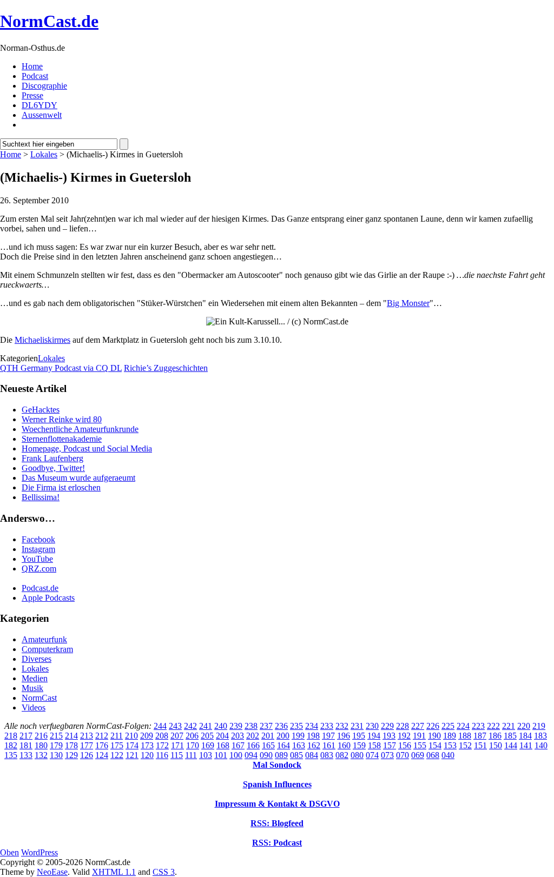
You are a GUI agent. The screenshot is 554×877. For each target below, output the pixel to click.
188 (464, 735)
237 (266, 725)
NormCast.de (49, 21)
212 (101, 735)
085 (296, 755)
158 (374, 745)
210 (131, 735)
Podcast (35, 76)
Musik (32, 688)
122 (116, 755)
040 (447, 755)
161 (328, 745)
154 (434, 745)
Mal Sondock (277, 764)
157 (389, 745)
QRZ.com (39, 568)
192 (404, 735)
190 (434, 735)
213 (86, 735)
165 (268, 745)
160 (344, 745)
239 (235, 725)
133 (25, 755)
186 (495, 735)
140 (541, 745)
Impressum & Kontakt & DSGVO (277, 803)
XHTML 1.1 (114, 871)
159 (359, 745)
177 (86, 745)
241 (205, 725)
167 (238, 745)
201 (267, 735)
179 (56, 745)
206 (192, 735)
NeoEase (52, 871)
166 (253, 745)
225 (447, 725)
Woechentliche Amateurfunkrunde (80, 429)
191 (419, 735)
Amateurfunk (44, 639)
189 (449, 735)
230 (372, 725)
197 (328, 735)
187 (479, 735)
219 (538, 725)
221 (508, 725)
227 (417, 725)
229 (387, 725)
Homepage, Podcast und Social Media (87, 448)
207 (176, 735)
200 (282, 735)
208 (161, 735)
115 (176, 755)
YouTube (37, 558)
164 (283, 745)
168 (222, 745)
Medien (35, 678)
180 (41, 745)
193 (388, 735)
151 (480, 745)
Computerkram (47, 649)
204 (222, 735)
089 (281, 755)
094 (251, 755)
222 (493, 725)
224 (463, 725)
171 (177, 745)
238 (251, 725)
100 (235, 755)
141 (525, 745)
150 (495, 745)
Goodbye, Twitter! (53, 468)
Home (32, 66)
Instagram (38, 549)
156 (404, 745)
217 (25, 735)
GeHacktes (41, 409)
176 (101, 745)
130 (56, 755)
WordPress (39, 852)
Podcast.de (40, 588)
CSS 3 (164, 871)
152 (465, 745)
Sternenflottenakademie (62, 438)
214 (71, 735)
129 (71, 755)
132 (41, 755)
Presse (32, 95)
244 (160, 725)
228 (402, 725)
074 (372, 755)
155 (419, 745)
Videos (33, 707)
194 (373, 735)
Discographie (44, 85)
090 (266, 755)
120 (147, 755)
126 (86, 755)
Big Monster (408, 303)
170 (192, 745)
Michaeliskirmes (42, 339)
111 (191, 755)
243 (175, 725)
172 (162, 745)
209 (146, 735)
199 (298, 735)
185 (510, 735)
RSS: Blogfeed (277, 823)
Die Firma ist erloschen (61, 487)
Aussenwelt (42, 114)
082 (341, 755)
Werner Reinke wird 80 (62, 419)
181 (25, 745)
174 (132, 745)
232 (341, 725)
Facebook (38, 539)
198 (313, 735)
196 (343, 735)
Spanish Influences (277, 784)
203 (237, 735)
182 (10, 745)
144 (510, 745)
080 (357, 755)
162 (313, 745)
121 (132, 755)
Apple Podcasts (48, 597)
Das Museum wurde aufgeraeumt (78, 477)
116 (162, 755)
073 (387, 755)
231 (357, 725)
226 (432, 725)
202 (252, 735)
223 (478, 725)
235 (296, 725)
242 (190, 725)
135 (10, 755)
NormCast (39, 697)
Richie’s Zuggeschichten (166, 368)
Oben (9, 852)
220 (523, 725)
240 (220, 725)
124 (101, 755)
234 (311, 725)
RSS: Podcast (277, 842)
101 (220, 755)
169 (207, 745)
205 (207, 735)
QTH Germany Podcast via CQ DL (61, 368)
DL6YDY (39, 105)
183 (540, 735)
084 (311, 755)
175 (116, 745)
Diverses (36, 658)
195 (358, 735)
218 (10, 735)
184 (525, 735)
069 (417, 755)
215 (56, 735)
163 (298, 745)
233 (326, 725)
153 (450, 745)
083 (326, 755)
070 (402, 755)
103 (205, 755)
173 (147, 745)
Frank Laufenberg (52, 458)
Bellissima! (41, 497)
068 (432, 755)
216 (41, 735)
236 (281, 725)
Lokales (43, 154)
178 (71, 745)
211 (116, 735)
